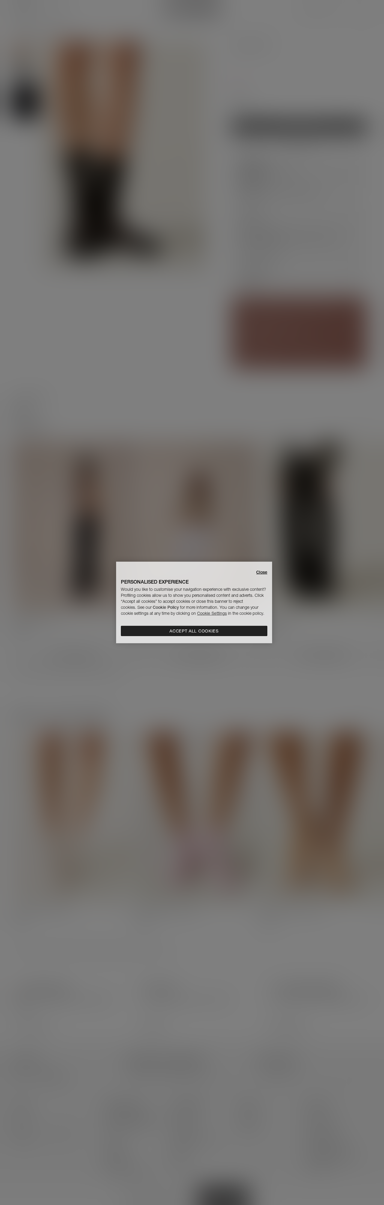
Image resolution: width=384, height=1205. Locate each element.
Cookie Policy (166, 607)
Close (261, 572)
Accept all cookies (194, 631)
